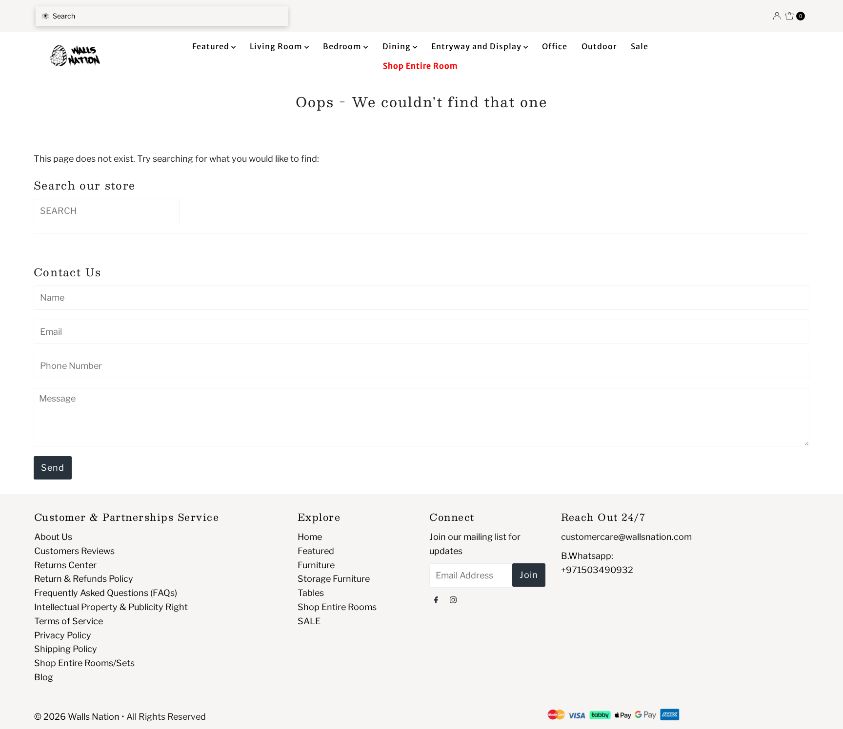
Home (310, 537)
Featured (211, 46)
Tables (311, 593)
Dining (397, 46)
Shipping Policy (65, 649)
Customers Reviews (74, 551)
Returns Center (65, 565)
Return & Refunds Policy (83, 579)
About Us (53, 537)
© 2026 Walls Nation (77, 716)
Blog (43, 677)
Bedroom (343, 46)
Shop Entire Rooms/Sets (84, 663)
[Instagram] (453, 600)
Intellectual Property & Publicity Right (111, 607)
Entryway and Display (477, 46)
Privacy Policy (62, 635)
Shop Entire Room (420, 66)
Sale (639, 46)
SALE (309, 621)
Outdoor (599, 46)
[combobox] (161, 16)
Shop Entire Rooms (337, 607)
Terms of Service (68, 621)
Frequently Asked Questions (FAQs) (105, 593)
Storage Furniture (334, 579)
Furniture (316, 565)
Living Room (277, 46)
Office (554, 46)
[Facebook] (436, 600)
